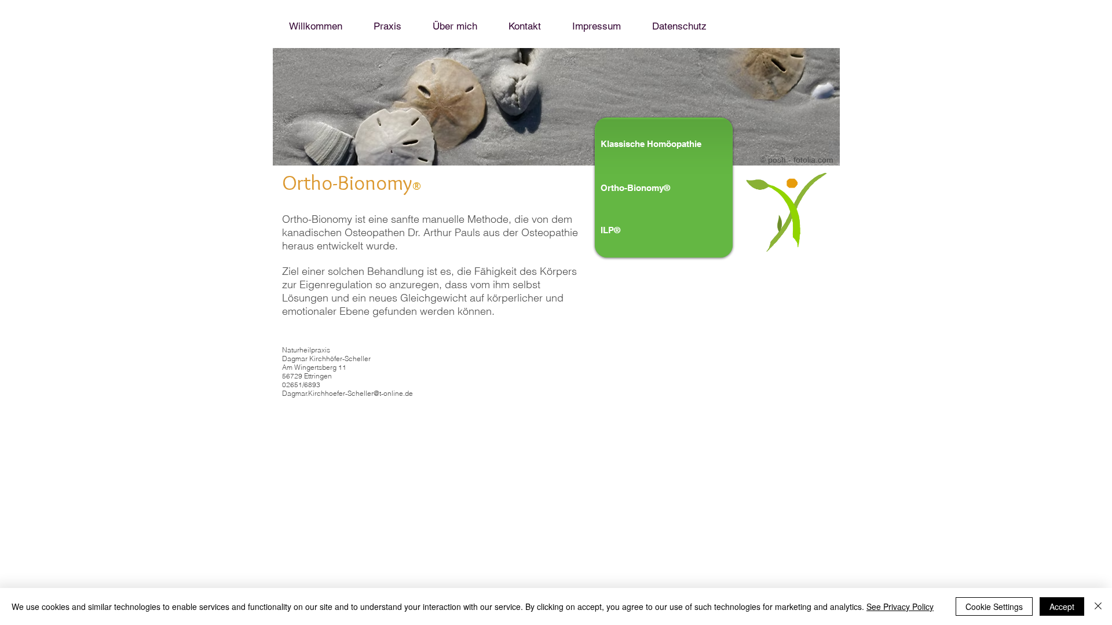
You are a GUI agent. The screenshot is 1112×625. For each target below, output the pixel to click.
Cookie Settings (994, 606)
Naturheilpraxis (306, 349)
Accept (1061, 606)
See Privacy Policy (900, 606)
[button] (649, 187)
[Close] (1098, 606)
